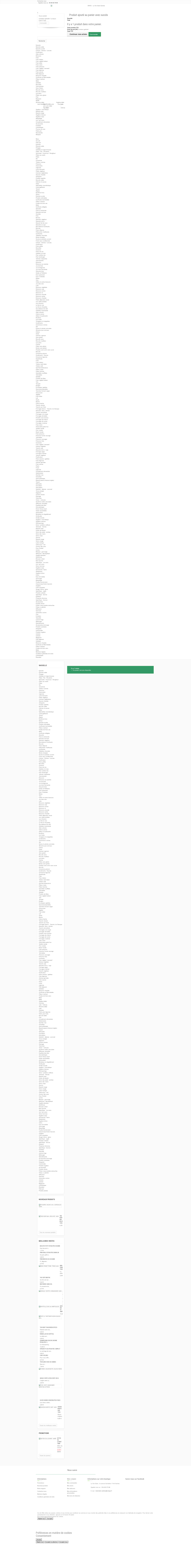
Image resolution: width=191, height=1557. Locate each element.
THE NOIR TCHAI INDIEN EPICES (48, 1327)
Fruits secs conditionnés (43, 241)
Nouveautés (39, 133)
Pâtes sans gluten (41, 95)
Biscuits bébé (51, 105)
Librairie (38, 634)
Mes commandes (72, 1483)
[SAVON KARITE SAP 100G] (48, 1407)
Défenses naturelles (41, 503)
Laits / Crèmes (43, 1005)
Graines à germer (41, 335)
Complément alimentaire (43, 122)
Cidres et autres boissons (43, 282)
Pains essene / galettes (42, 459)
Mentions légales (41, 652)
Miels (37, 81)
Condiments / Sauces (42, 355)
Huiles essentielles (41, 511)
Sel (37, 327)
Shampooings (40, 523)
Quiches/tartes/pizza (42, 368)
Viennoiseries (40, 86)
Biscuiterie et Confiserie (43, 226)
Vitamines (39, 498)
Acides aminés (40, 518)
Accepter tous (63, 1542)
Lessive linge (39, 620)
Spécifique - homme (41, 600)
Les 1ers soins (40, 120)
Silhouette (39, 484)
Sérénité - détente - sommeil (44, 489)
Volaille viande (40, 428)
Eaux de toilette (40, 577)
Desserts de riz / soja (42, 450)
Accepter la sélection (51, 1542)
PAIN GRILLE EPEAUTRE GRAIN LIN (49, 1252)
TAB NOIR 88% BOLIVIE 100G (62, 1219)
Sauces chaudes (40, 175)
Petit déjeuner (40, 639)
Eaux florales (39, 548)
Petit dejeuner (40, 74)
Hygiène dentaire (40, 555)
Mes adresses (71, 1488)
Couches (41, 1003)
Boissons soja (40, 289)
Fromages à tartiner (41, 423)
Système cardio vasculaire (43, 502)
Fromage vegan (40, 452)
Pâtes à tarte (39, 369)
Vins (37, 280)
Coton (37, 575)
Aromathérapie (40, 507)
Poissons (38, 164)
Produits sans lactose (42, 418)
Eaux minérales (40, 276)
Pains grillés (39, 246)
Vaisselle (38, 618)
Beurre (38, 402)
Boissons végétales (41, 287)
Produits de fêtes (41, 378)
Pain (37, 97)
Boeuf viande (39, 432)
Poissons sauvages (41, 439)
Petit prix (38, 142)
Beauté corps (39, 111)
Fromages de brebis (41, 416)
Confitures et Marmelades (43, 77)
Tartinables (39, 375)
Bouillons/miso (40, 192)
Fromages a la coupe (42, 414)
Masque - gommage (41, 552)
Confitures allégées (41, 207)
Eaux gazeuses (40, 275)
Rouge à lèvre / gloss (42, 589)
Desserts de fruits (41, 212)
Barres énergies (40, 237)
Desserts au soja (41, 225)
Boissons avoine (40, 291)
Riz (37, 159)
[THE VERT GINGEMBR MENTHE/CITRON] (50, 1386)
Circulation (39, 486)
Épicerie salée (40, 47)
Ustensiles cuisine (41, 612)
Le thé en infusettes (41, 307)
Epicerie (38, 45)
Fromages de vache (41, 421)
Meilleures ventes (46, 1241)
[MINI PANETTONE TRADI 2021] (49, 1266)
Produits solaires (40, 593)
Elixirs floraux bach (41, 509)
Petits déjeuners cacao (42, 300)
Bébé (40, 999)
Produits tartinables (41, 198)
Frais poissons (40, 67)
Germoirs (38, 611)
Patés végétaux (40, 171)
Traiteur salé (39, 366)
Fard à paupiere (40, 587)
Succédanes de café (42, 309)
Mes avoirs (70, 1486)
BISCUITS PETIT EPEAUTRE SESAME (50, 1246)
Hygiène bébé (60, 102)
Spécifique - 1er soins (42, 562)
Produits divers (40, 603)
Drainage (38, 496)
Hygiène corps (40, 117)
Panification (39, 52)
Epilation (38, 596)
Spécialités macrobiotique (43, 185)
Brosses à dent (40, 559)
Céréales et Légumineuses (43, 150)
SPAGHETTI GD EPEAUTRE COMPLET (50, 1349)
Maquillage (39, 118)
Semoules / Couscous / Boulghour (46, 153)
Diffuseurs (39, 609)
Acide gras (39, 516)
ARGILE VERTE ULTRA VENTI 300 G (49, 1378)
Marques (38, 134)
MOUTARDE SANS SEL (46, 1284)
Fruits (37, 468)
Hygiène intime (40, 573)
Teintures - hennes (41, 527)
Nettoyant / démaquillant (43, 553)
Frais (37, 58)
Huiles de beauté (40, 530)
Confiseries (39, 234)
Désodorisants (40, 623)
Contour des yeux (41, 546)
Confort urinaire (40, 494)
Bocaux (38, 218)
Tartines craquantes (41, 259)
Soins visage (39, 541)
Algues (38, 191)
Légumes (38, 167)
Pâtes (37, 157)
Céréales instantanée (42, 310)
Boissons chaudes (41, 75)
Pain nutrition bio (40, 255)
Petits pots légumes (44, 1012)
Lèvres (38, 550)
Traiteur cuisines (40, 162)
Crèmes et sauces (41, 182)
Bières (37, 278)
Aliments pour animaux (42, 330)
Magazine (38, 637)
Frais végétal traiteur (42, 61)
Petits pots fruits (43, 1014)
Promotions (44, 1433)
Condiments (39, 323)
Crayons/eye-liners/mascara (44, 584)
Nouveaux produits (47, 1199)
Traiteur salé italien (41, 364)
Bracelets (38, 657)
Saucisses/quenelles (42, 389)
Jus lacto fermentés (41, 269)
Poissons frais (40, 441)
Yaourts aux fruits (41, 407)
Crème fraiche (40, 403)
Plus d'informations (42, 1516)
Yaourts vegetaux (41, 455)
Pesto (37, 466)
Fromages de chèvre (42, 419)
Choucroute (39, 393)
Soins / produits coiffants (43, 525)
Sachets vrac (39, 475)
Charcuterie (39, 166)
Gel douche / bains (41, 570)
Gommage (39, 578)
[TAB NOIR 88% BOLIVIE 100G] (49, 1216)
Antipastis (39, 176)
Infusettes (39, 477)
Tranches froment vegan (43, 391)
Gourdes (38, 214)
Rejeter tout (41, 1518)
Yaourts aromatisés (41, 412)
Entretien (38, 125)
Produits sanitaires (41, 627)
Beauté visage (40, 113)
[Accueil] (36, 43)
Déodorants (39, 571)
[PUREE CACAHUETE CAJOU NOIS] (50, 1369)
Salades (38, 377)
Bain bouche (39, 561)
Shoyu (37, 194)
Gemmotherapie (40, 478)
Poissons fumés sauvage (43, 436)
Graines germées (41, 462)
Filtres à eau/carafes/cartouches (45, 605)
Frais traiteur (39, 59)
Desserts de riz (40, 221)
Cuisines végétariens (42, 173)
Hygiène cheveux (41, 115)
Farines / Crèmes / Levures (44, 50)
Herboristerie (39, 473)
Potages (38, 148)
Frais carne (39, 65)
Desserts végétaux (41, 219)
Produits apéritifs (41, 178)
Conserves (39, 160)
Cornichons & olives (41, 325)
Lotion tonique (40, 543)
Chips (37, 184)
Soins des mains (40, 534)
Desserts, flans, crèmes (43, 410)
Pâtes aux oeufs (40, 155)
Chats (37, 334)
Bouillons (38, 318)
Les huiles (39, 319)
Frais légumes (40, 70)
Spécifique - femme (41, 595)
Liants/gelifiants (40, 187)
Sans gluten (39, 337)
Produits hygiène (40, 632)
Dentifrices (39, 557)
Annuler (39, 1539)
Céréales (38, 83)
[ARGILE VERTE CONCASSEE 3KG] (50, 1291)
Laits (38, 104)
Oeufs (37, 400)
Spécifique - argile (41, 591)
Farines (38, 344)
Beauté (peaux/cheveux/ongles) (45, 480)
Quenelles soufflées (41, 373)
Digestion (38, 493)
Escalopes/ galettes (41, 387)
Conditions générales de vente (44, 654)
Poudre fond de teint (41, 582)
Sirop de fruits (40, 271)
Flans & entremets (41, 210)
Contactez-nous (41, 1)
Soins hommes (40, 566)
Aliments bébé (40, 102)
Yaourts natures (40, 405)
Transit (38, 482)
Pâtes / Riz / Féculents (42, 151)
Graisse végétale (41, 446)
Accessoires (39, 124)
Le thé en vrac (40, 305)
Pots (37, 216)
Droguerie (38, 628)
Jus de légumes (40, 268)
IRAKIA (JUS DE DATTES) (47, 1334)
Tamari (38, 189)
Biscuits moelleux (41, 92)
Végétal (38, 394)
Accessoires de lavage (42, 625)
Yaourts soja (39, 448)
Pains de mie (39, 251)
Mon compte (71, 1479)
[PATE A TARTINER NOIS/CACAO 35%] (50, 1317)
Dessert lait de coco (41, 223)
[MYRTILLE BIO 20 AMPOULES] (49, 1307)
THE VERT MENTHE (45, 1277)
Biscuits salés (40, 180)
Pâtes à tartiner (40, 79)
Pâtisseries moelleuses (42, 232)
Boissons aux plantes (42, 264)
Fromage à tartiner (41, 453)
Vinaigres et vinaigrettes (43, 321)
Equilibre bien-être (41, 505)
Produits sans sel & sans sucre (45, 350)
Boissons (38, 56)
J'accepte (49, 1518)
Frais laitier (39, 63)
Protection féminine (41, 598)
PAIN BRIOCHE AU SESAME (47, 1259)
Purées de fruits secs (42, 648)
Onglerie (38, 586)
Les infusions (39, 303)
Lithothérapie (39, 127)
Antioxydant (39, 512)
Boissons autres (40, 296)
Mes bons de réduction (73, 1496)
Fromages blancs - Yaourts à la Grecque (47, 409)
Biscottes (38, 84)
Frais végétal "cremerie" (43, 68)
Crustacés (39, 443)
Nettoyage (39, 621)
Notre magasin (41, 1488)
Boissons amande (41, 294)
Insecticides (39, 630)
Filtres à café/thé (41, 607)
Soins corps (39, 536)
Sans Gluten (39, 88)
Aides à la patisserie (42, 316)
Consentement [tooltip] (43, 1535)
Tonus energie (40, 491)
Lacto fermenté (40, 169)
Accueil (38, 141)
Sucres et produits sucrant (43, 239)
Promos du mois (40, 129)
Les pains (38, 93)
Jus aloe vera (40, 284)
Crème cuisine (40, 314)
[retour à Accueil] (69, 663)
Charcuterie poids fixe (42, 427)
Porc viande (39, 430)
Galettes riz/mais (41, 253)
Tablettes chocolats (41, 235)
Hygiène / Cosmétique (42, 109)
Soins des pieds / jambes (43, 532)
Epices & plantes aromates (43, 328)
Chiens (38, 332)
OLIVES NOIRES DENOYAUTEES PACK (50, 1400)
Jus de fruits (39, 266)
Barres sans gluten (41, 348)
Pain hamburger (40, 257)
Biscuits (38, 228)
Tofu (37, 382)
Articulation (39, 487)
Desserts (38, 209)
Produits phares (43, 1191)
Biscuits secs (40, 90)
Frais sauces (39, 72)
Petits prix (39, 131)
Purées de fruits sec (41, 203)
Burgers (38, 385)
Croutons (38, 250)
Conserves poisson (41, 353)
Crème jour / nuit (40, 545)
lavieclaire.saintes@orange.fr (104, 1491)
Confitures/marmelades (42, 200)
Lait (37, 398)
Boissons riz (39, 293)
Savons (38, 537)
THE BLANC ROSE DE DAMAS (48, 1362)
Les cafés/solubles (41, 301)
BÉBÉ (37, 100)
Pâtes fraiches (40, 371)
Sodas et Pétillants (41, 273)
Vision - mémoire (41, 500)
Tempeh (38, 384)
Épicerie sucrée (40, 49)
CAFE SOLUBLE (44, 1355)
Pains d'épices (40, 230)
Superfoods (39, 359)
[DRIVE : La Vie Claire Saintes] (95, 8)
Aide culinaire (40, 54)
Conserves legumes (41, 357)
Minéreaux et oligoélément (43, 514)
